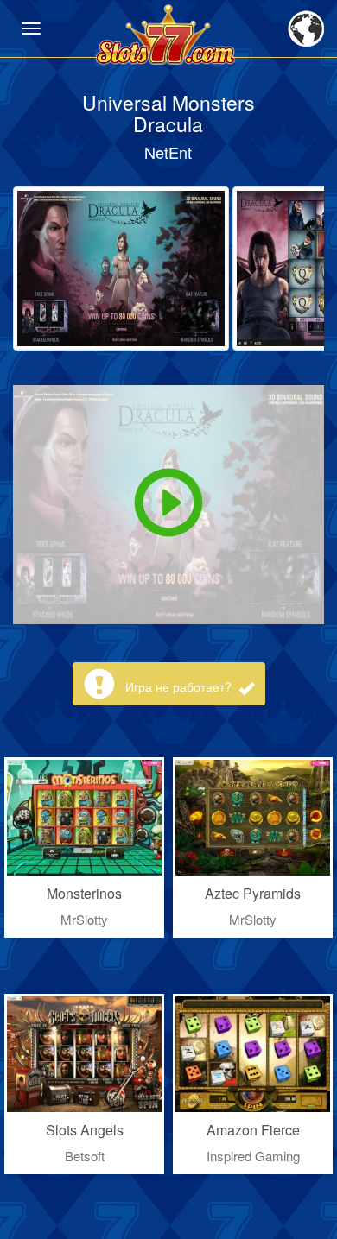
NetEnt (168, 152)
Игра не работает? (180, 686)
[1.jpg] (121, 268)
